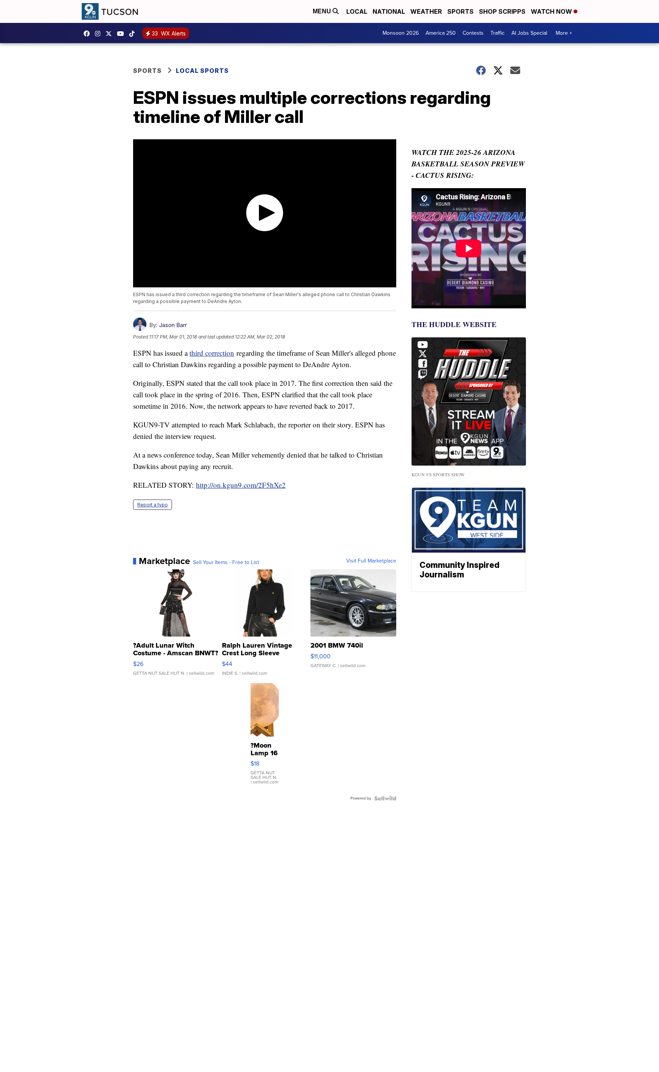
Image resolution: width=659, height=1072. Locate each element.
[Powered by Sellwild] (385, 798)
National (389, 11)
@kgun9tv (133, 34)
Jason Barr (173, 325)
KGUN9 (111, 34)
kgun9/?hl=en (99, 34)
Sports (460, 11)
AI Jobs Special (529, 33)
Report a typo (152, 505)
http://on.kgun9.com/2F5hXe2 (241, 485)
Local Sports (202, 70)
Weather (426, 11)
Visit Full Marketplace (371, 561)
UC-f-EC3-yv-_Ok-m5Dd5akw (122, 34)
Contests (473, 33)
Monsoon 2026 (401, 33)
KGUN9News (88, 34)
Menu (323, 11)
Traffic (497, 33)
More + (564, 33)
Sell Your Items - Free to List (226, 562)
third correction (212, 353)
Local (356, 11)
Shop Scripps (502, 11)
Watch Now (552, 11)
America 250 (441, 33)
